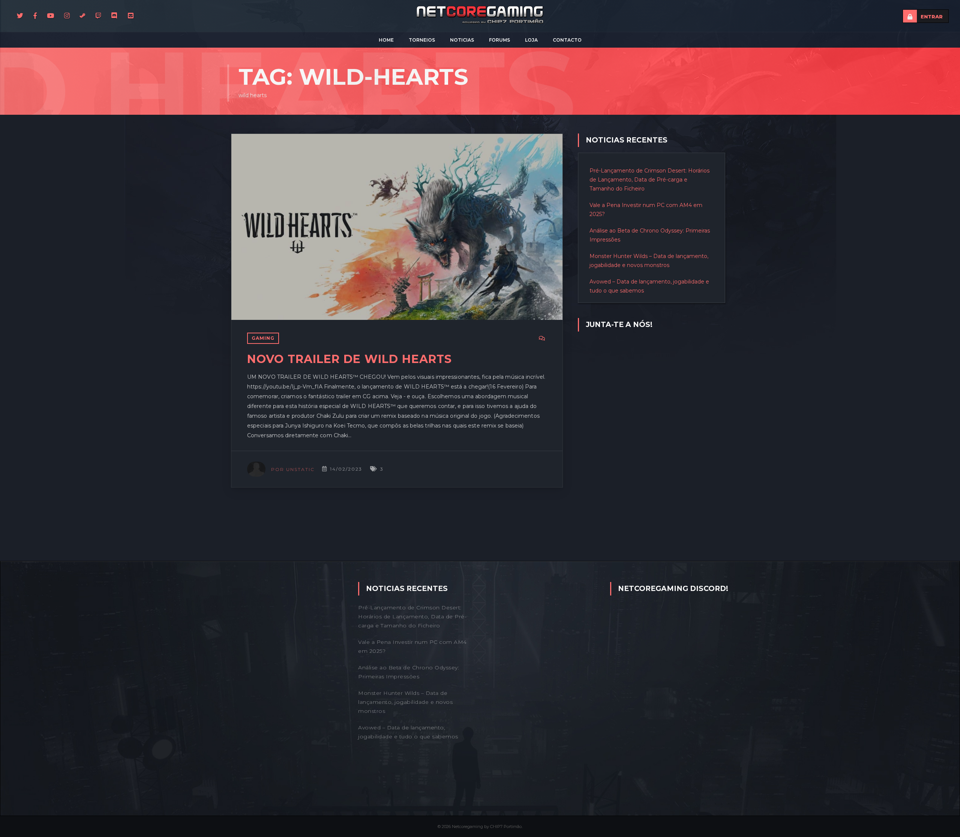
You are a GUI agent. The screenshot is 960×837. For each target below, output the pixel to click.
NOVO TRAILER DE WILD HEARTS (349, 359)
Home (386, 40)
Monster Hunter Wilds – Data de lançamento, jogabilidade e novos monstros (405, 702)
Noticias (462, 40)
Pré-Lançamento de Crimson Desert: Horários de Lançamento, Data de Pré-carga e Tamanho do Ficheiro (650, 179)
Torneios (422, 40)
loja (531, 40)
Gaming (263, 338)
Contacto (567, 40)
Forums (499, 40)
